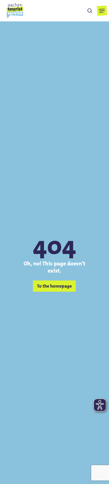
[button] (102, 11)
